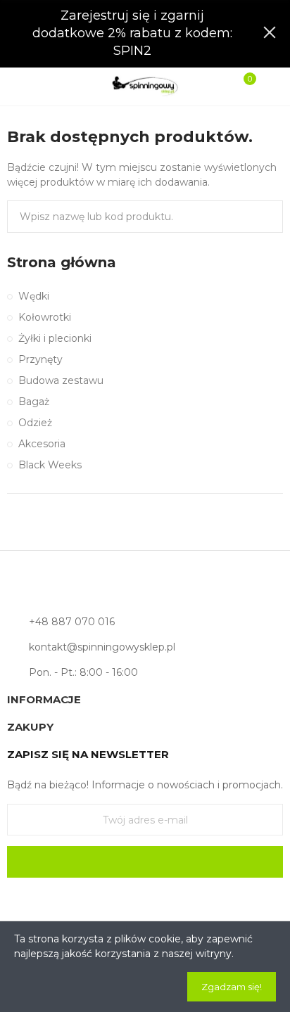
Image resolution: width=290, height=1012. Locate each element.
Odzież (35, 422)
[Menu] (22, 86)
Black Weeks (50, 465)
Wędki (33, 296)
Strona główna (61, 262)
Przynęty (40, 359)
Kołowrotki (44, 317)
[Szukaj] (45, 86)
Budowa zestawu (60, 380)
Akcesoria (41, 443)
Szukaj (267, 216)
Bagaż (33, 401)
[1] (145, 862)
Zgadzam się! (231, 986)
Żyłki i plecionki (55, 338)
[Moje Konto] (268, 86)
